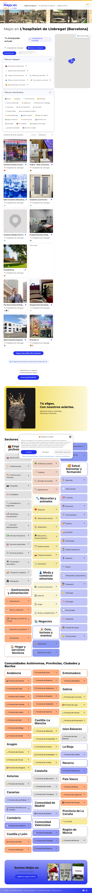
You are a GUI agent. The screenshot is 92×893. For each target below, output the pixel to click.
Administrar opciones (62, 452)
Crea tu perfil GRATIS (28, 377)
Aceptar (29, 452)
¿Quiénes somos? (62, 5)
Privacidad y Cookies (16, 890)
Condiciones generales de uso (62, 456)
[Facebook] (83, 890)
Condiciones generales (43, 890)
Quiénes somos (56, 890)
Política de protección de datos (46, 456)
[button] (70, 437)
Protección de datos (30, 890)
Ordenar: (33, 135)
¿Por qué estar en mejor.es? (46, 5)
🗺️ (83, 36)
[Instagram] (86, 890)
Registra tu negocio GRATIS (26, 876)
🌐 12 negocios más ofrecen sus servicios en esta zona (28, 361)
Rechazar (45, 452)
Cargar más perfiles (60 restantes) (28, 353)
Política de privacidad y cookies (30, 456)
